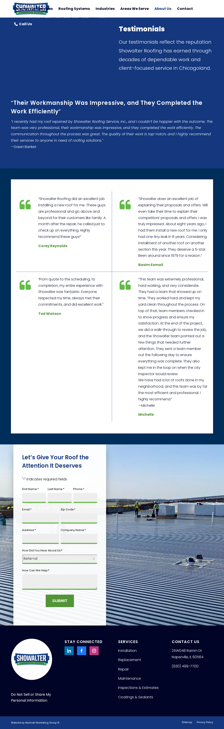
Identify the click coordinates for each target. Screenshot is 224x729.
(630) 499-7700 (185, 666)
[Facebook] (81, 650)
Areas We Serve (134, 8)
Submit (59, 601)
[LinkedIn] (69, 650)
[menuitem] (187, 722)
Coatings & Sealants (135, 697)
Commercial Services (33, 8)
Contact (185, 8)
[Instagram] (94, 650)
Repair (123, 669)
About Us (162, 8)
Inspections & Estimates (138, 687)
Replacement (129, 659)
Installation (127, 650)
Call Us (25, 24)
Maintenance (129, 678)
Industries (105, 8)
